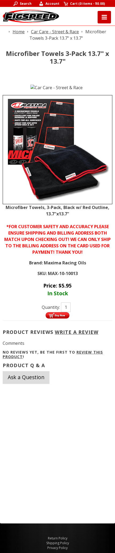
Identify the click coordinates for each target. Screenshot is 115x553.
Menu (104, 17)
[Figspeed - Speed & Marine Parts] (31, 16)
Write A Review (76, 332)
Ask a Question (26, 377)
